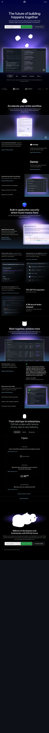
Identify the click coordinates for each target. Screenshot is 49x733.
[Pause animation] (47, 89)
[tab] (10, 76)
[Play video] (45, 137)
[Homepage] (24, 2)
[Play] (44, 70)
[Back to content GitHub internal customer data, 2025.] (19, 549)
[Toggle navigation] (2, 2)
